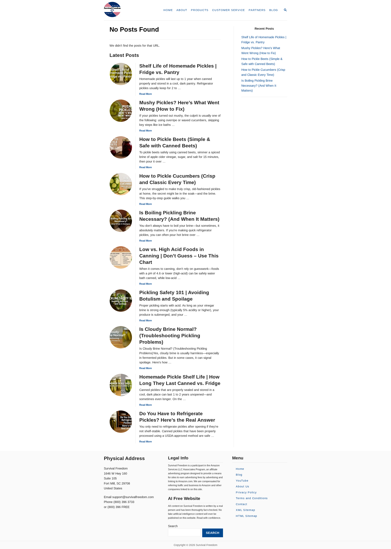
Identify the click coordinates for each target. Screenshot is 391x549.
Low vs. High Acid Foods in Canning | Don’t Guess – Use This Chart (179, 256)
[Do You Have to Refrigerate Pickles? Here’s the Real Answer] (121, 421)
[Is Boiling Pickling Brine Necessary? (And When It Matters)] (121, 221)
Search (173, 526)
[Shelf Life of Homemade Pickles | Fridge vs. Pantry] (121, 74)
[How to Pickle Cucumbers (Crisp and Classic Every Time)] (121, 184)
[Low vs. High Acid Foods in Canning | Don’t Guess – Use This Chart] (121, 257)
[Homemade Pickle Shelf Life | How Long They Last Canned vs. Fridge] (121, 385)
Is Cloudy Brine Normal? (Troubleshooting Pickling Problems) (169, 335)
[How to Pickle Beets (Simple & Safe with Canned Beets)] (121, 147)
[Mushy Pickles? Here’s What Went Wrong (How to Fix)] (121, 111)
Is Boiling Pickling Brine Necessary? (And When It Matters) (258, 85)
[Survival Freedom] (130, 10)
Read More (145, 94)
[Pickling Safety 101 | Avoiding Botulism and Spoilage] (121, 300)
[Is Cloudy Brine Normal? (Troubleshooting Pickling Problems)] (121, 337)
